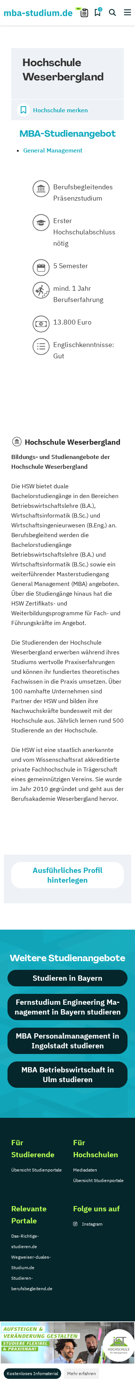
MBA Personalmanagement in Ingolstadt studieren (67, 1041)
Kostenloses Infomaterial (32, 1373)
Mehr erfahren (81, 1373)
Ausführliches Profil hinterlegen (67, 875)
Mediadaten (85, 1170)
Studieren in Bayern (67, 978)
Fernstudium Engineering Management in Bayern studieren (68, 1007)
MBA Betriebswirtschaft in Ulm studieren (67, 1074)
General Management (52, 150)
